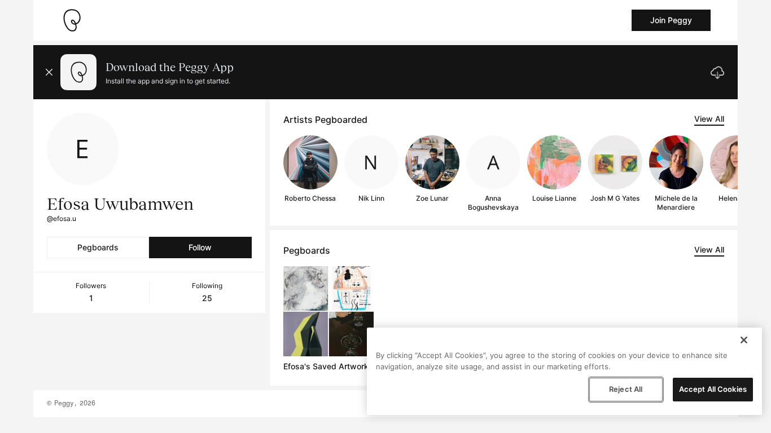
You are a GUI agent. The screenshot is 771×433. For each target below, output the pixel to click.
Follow (200, 247)
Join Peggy (671, 20)
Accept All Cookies (713, 389)
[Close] (743, 340)
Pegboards (98, 247)
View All (709, 118)
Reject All (625, 389)
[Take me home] (71, 20)
